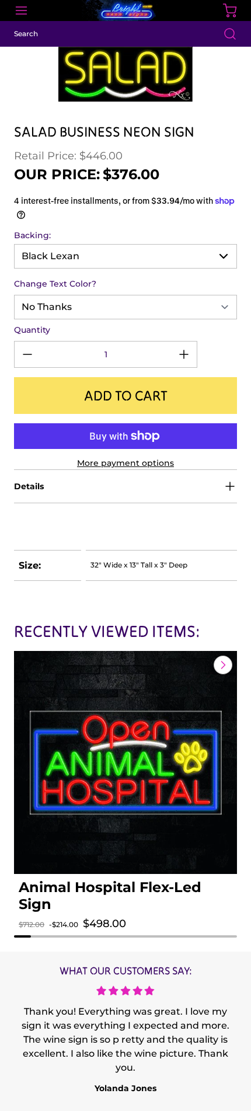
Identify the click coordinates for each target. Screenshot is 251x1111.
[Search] (224, 34)
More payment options (125, 463)
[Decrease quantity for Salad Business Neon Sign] (27, 354)
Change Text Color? (55, 283)
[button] (39, 935)
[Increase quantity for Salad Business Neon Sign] (184, 354)
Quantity (32, 330)
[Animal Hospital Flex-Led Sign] (125, 762)
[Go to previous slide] (196, 665)
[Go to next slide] (222, 665)
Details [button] (29, 486)
